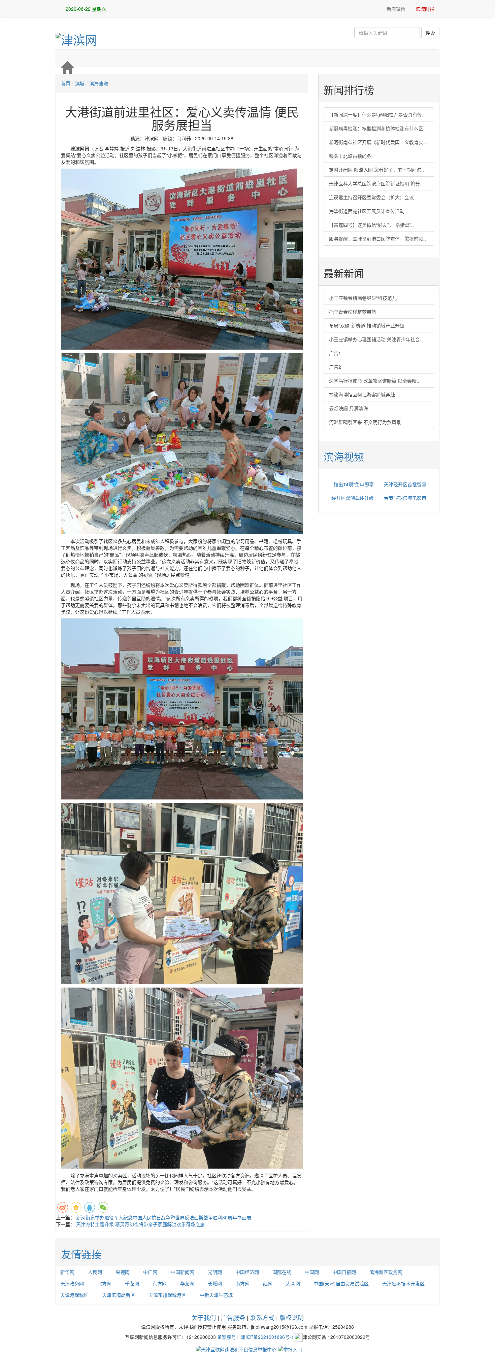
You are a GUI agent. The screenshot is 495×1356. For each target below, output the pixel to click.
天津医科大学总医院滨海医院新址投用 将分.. (376, 183)
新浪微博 (395, 8)
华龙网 (187, 1283)
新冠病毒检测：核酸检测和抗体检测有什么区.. (377, 128)
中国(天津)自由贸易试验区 (341, 1283)
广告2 (335, 366)
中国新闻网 (182, 1272)
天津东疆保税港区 (167, 1294)
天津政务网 (72, 1283)
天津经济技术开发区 (403, 1283)
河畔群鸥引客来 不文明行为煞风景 (365, 422)
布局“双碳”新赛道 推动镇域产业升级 (366, 325)
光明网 (215, 1272)
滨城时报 (425, 8)
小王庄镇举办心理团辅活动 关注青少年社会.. (376, 339)
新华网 (67, 1272)
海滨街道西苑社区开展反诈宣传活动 (366, 211)
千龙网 (132, 1283)
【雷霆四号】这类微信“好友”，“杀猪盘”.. (371, 224)
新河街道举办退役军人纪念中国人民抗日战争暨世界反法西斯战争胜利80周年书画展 (163, 1217)
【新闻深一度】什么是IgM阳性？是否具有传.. (377, 114)
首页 (65, 83)
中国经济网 (247, 1272)
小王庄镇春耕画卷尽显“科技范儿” (363, 297)
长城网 (215, 1283)
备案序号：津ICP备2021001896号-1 (255, 1336)
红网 (267, 1283)
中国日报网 (344, 1272)
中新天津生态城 (216, 1294)
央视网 (123, 1272)
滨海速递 (98, 83)
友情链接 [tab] (81, 1254)
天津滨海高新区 (118, 1294)
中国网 (312, 1272)
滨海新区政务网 (385, 1272)
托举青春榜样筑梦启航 (352, 311)
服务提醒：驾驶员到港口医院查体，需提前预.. (377, 238)
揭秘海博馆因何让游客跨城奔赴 (362, 394)
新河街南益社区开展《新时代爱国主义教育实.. (377, 142)
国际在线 (281, 1272)
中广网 (150, 1272)
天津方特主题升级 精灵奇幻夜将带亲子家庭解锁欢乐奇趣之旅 (140, 1224)
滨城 (80, 83)
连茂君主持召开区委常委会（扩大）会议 (371, 197)
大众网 (293, 1283)
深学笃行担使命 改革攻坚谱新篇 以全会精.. (374, 380)
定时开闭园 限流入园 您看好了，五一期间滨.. (376, 169)
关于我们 (204, 1317)
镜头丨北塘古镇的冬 (350, 155)
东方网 (160, 1283)
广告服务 (233, 1317)
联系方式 (262, 1317)
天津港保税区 (74, 1294)
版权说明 (291, 1317)
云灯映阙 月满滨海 (348, 408)
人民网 (95, 1272)
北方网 (104, 1283)
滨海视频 (344, 456)
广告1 (335, 353)
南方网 (242, 1283)
